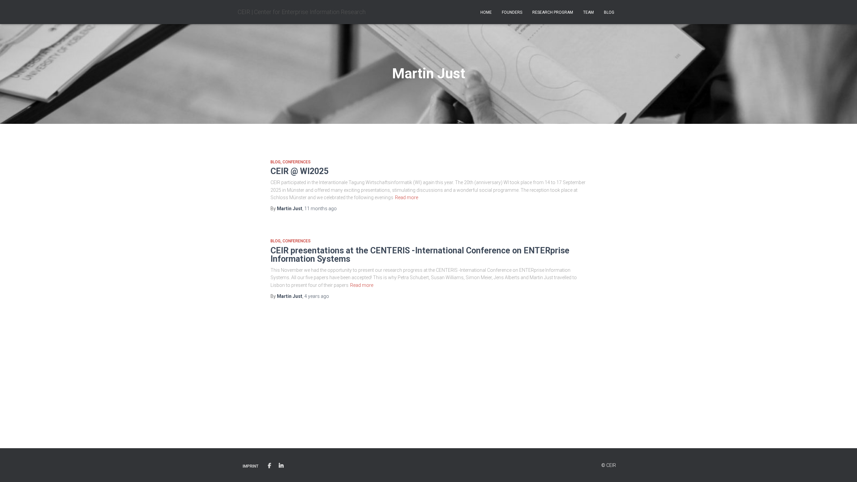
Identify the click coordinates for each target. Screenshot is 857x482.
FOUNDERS (512, 12)
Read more (406, 197)
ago (320, 208)
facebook (269, 466)
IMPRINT (250, 466)
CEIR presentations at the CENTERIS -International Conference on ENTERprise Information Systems (419, 255)
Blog (609, 12)
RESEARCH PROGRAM (552, 12)
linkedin (281, 466)
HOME (486, 12)
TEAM (588, 12)
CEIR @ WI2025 (299, 171)
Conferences (297, 162)
